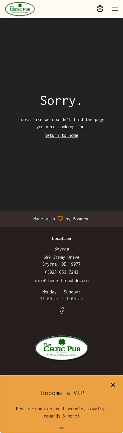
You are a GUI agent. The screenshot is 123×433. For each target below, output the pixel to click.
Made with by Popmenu (47, 218)
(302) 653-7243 (61, 272)
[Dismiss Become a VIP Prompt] (113, 385)
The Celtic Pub (61, 348)
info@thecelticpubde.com (61, 280)
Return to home (61, 135)
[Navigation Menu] (115, 9)
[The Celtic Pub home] (31, 8)
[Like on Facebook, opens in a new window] (61, 312)
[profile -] (100, 8)
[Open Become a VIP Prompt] (61, 428)
